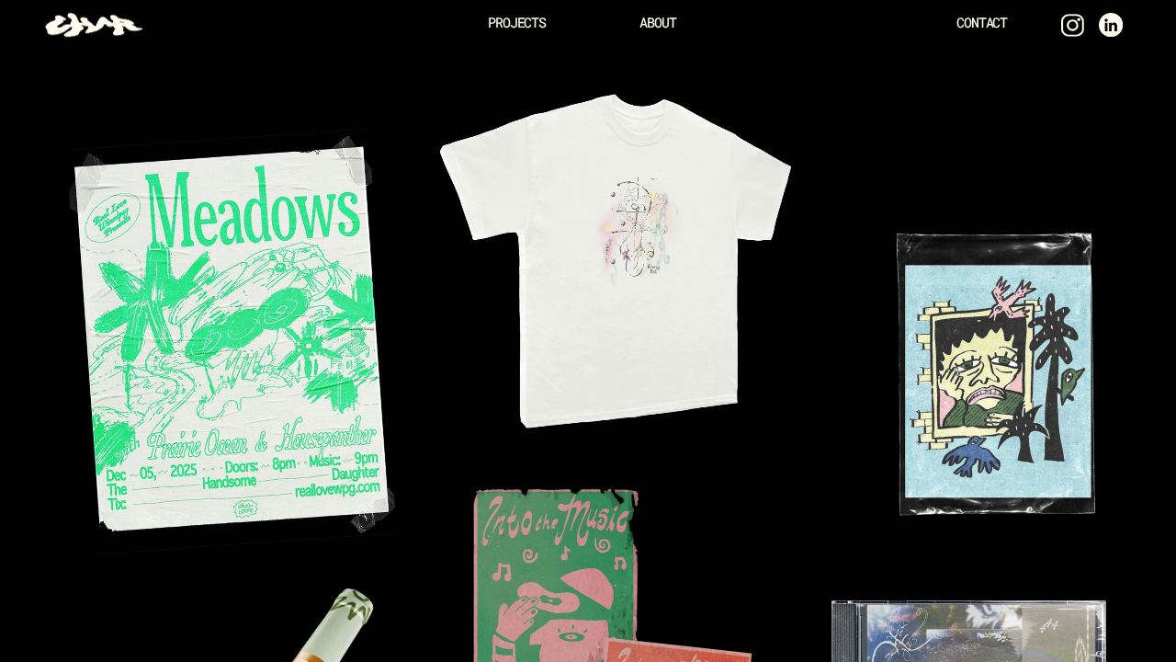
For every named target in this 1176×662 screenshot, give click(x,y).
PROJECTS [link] (517, 22)
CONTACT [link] (981, 22)
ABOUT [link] (657, 22)
